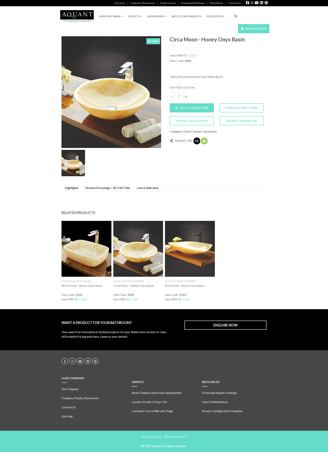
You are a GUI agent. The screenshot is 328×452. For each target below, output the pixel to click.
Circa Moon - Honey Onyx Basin (133, 285)
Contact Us (234, 3)
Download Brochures (193, 3)
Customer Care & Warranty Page (152, 411)
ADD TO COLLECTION (193, 107)
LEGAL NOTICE (151, 437)
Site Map (67, 416)
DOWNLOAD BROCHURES (241, 107)
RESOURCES (215, 16)
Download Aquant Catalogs (219, 392)
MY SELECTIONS (254, 28)
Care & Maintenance (215, 402)
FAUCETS (134, 16)
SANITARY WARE (110, 16)
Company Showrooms (142, 3)
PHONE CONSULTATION (191, 120)
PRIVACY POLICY (175, 437)
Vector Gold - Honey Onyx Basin (82, 285)
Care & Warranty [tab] (147, 188)
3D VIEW (153, 41)
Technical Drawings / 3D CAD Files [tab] (107, 188)
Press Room (216, 3)
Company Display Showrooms (80, 398)
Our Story (119, 3)
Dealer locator (168, 3)
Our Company (70, 389)
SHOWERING (156, 16)
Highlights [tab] (71, 188)
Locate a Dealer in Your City (149, 402)
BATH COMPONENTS (186, 16)
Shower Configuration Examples (222, 411)
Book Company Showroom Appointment (157, 392)
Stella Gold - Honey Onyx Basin (184, 285)
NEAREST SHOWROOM (241, 120)
